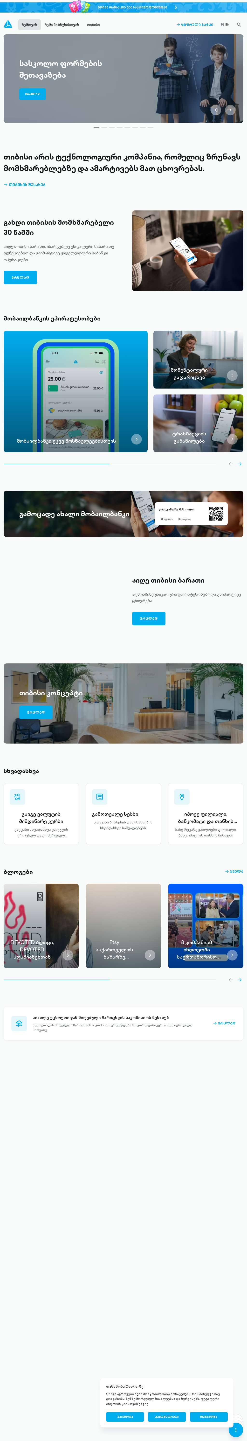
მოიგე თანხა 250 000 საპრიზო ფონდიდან (132, 7)
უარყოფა (125, 1417)
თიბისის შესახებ (25, 185)
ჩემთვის (29, 24)
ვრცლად (32, 94)
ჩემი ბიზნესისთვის (62, 24)
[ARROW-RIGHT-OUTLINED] (239, 464)
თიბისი (93, 24)
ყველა (234, 871)
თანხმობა (208, 1417)
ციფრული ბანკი (194, 24)
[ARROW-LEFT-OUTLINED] (231, 464)
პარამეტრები (167, 1417)
